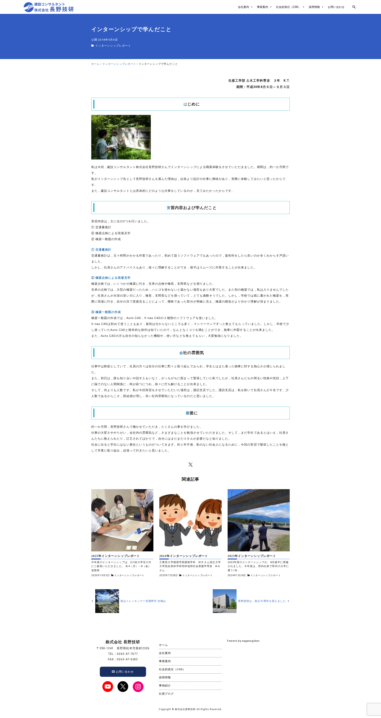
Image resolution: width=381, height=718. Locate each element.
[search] (354, 7)
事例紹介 (165, 685)
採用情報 (314, 7)
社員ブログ (166, 693)
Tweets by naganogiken (243, 640)
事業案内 (262, 7)
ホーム (163, 644)
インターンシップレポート (113, 45)
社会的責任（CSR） (288, 7)
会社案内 (243, 7)
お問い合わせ (336, 7)
